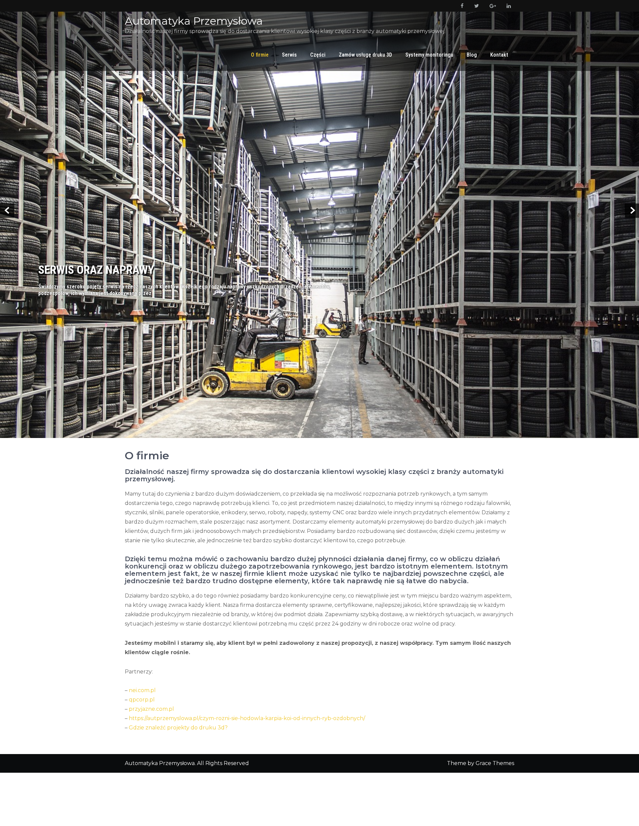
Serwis (289, 55)
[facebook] (461, 6)
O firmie (260, 55)
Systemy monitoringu (429, 55)
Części (317, 55)
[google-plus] (491, 6)
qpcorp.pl (142, 673)
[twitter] (475, 6)
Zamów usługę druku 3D (365, 55)
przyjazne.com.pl (151, 682)
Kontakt (499, 55)
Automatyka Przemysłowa (194, 20)
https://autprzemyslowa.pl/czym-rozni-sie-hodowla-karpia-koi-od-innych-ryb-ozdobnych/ (247, 691)
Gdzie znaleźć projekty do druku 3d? (178, 701)
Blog (472, 55)
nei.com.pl (142, 663)
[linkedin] (507, 6)
